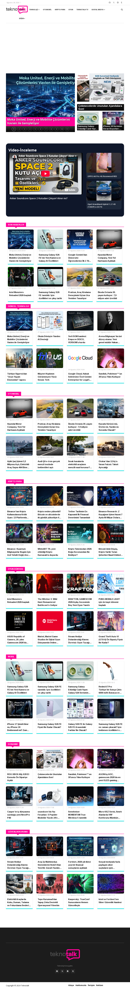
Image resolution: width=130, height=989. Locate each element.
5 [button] (35, 129)
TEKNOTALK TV (82, 10)
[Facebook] (57, 971)
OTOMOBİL (47, 10)
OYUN (70, 10)
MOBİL (22, 10)
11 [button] (67, 129)
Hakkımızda (81, 985)
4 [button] (29, 129)
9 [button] (56, 129)
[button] (9, 100)
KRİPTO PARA (60, 10)
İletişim (91, 985)
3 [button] (24, 129)
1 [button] (13, 129)
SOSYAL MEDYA (98, 10)
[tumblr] (73, 971)
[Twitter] (62, 971)
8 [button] (51, 129)
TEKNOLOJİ (33, 10)
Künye (71, 985)
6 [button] (40, 129)
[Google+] (68, 971)
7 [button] (45, 129)
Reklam (99, 985)
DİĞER (21, 18)
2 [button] (19, 129)
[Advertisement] (65, 49)
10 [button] (62, 129)
